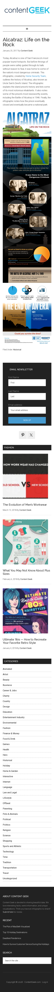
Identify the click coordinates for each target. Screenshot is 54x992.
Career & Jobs (10, 690)
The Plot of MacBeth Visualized (16, 926)
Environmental (9, 722)
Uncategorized (10, 878)
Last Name (13, 391)
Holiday (6, 765)
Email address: (15, 405)
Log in (45, 982)
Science (7, 835)
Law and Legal (10, 792)
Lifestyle (7, 798)
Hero (5, 755)
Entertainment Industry (14, 717)
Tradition (7, 862)
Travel (6, 873)
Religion (7, 830)
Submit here (8, 912)
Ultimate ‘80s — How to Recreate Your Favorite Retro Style (25, 641)
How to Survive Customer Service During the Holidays (26, 944)
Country (6, 701)
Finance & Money (11, 733)
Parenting (7, 808)
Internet (6, 781)
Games (6, 744)
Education (7, 712)
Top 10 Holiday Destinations (15, 932)
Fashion (6, 728)
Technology (8, 851)
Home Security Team (36, 76)
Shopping (7, 841)
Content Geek (27, 10)
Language (7, 787)
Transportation (10, 867)
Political (7, 819)
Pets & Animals (10, 814)
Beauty (6, 679)
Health (6, 749)
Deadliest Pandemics (12, 938)
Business (7, 685)
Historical (17, 350)
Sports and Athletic (12, 846)
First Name (13, 377)
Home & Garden (10, 771)
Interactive (8, 776)
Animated (7, 669)
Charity (6, 696)
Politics (6, 824)
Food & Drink (9, 739)
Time (5, 857)
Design (6, 706)
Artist (5, 674)
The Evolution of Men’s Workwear (25, 504)
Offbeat (6, 803)
